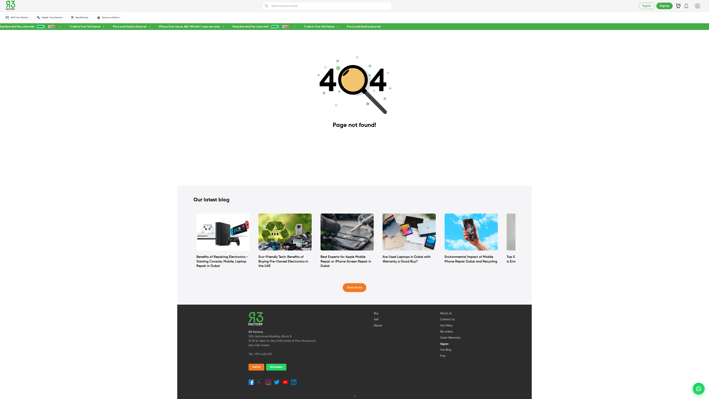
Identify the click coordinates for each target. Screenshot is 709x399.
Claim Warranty (450, 338)
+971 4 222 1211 (263, 354)
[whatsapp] (699, 389)
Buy (376, 313)
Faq (442, 356)
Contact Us (447, 319)
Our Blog (445, 350)
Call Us (256, 367)
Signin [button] (646, 6)
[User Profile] (697, 6)
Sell (376, 319)
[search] (267, 6)
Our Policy (446, 325)
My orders (446, 331)
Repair (378, 325)
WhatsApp (276, 367)
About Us (446, 313)
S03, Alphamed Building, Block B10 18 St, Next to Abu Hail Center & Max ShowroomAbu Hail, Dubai (282, 341)
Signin (444, 343)
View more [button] (354, 287)
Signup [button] (664, 6)
